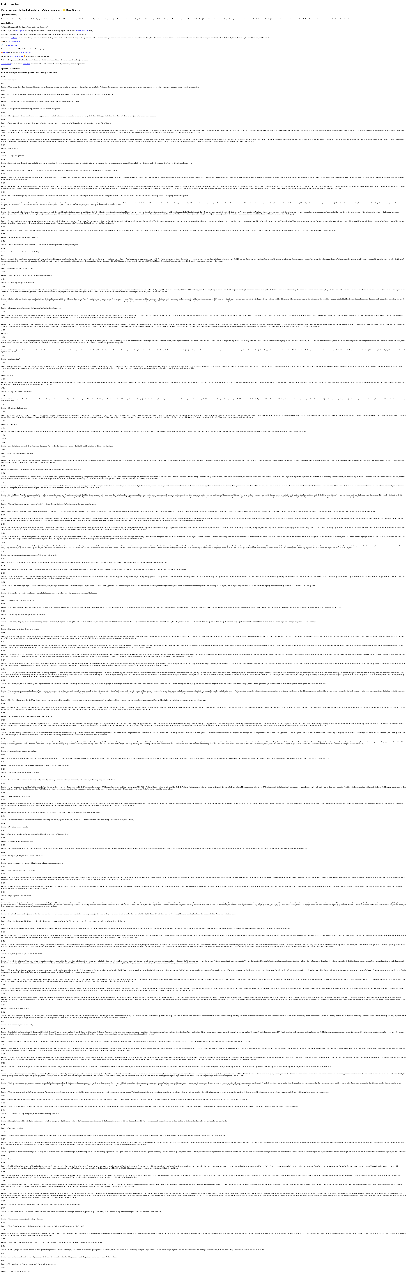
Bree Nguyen (19, 31)
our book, (14, 38)
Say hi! (5, 52)
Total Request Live (81, 31)
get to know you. (26, 52)
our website (26, 64)
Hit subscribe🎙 (6, 64)
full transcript (12, 45)
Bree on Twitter (14, 41)
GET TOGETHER (16, 56)
